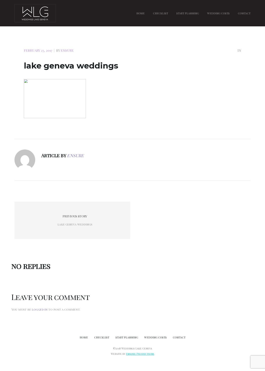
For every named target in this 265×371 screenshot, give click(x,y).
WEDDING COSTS (218, 13)
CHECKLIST (160, 13)
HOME (140, 13)
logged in (39, 309)
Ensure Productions (140, 353)
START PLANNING (187, 13)
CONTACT (244, 13)
